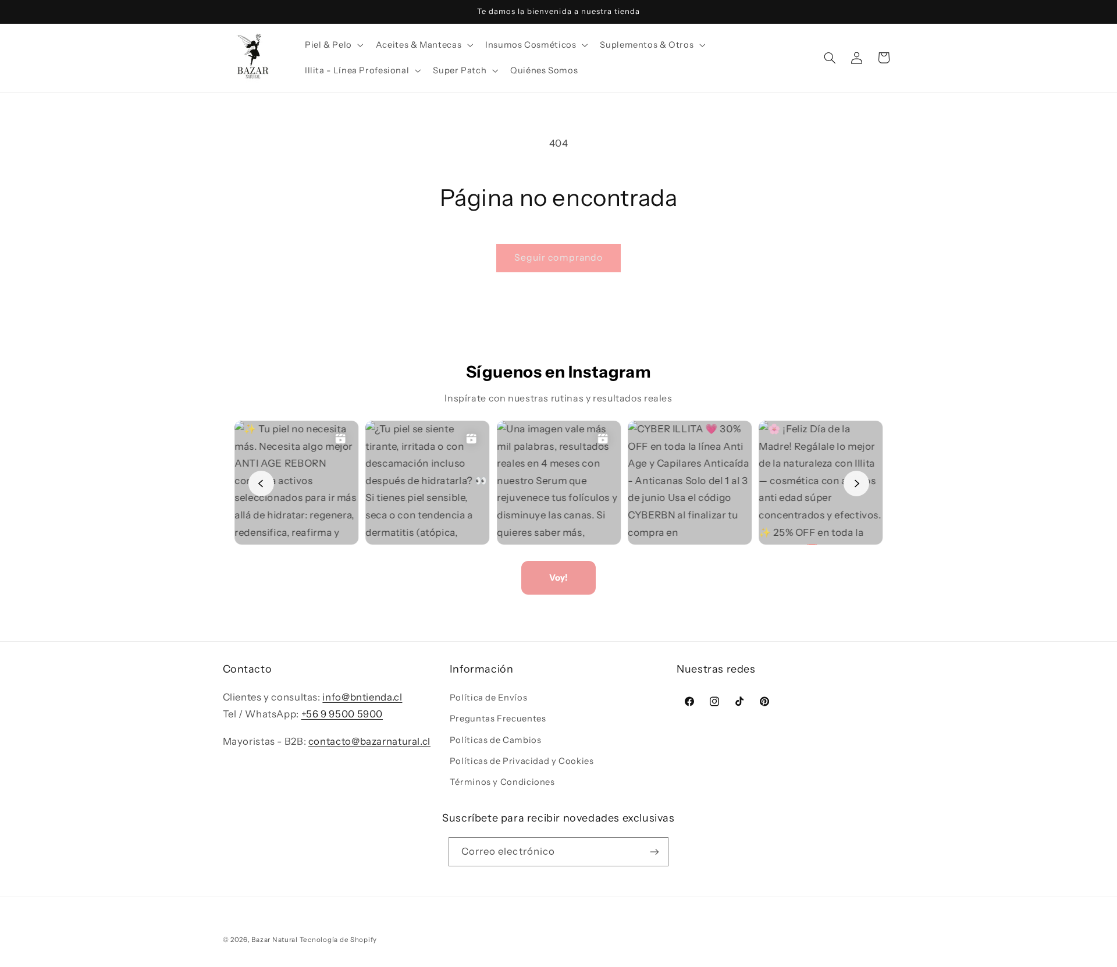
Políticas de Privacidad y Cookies (522, 761)
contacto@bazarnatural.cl (369, 741)
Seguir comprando (558, 257)
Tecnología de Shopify (338, 940)
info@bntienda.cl (362, 697)
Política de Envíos (488, 697)
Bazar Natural (275, 940)
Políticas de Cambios (496, 740)
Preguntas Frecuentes (498, 718)
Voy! (558, 577)
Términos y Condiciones (502, 782)
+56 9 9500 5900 (342, 714)
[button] (332, 45)
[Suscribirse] (654, 851)
